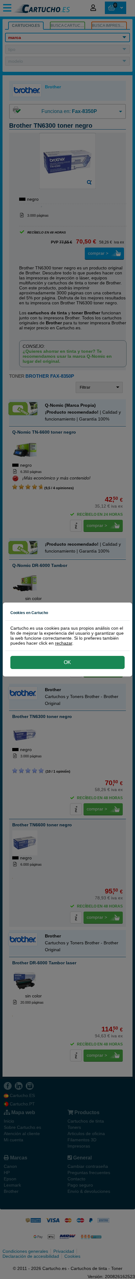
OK (67, 662)
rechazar (63, 643)
